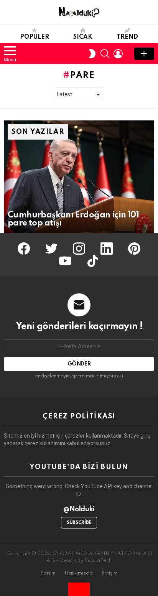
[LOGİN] (118, 53)
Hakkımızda (78, 573)
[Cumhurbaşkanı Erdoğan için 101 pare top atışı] (79, 176)
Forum (48, 573)
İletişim (110, 573)
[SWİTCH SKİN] (92, 53)
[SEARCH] (105, 53)
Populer (34, 37)
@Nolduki (78, 509)
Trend (127, 37)
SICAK (82, 37)
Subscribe (79, 522)
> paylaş (144, 54)
